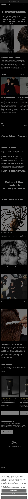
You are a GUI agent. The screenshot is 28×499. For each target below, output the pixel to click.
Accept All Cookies (14, 497)
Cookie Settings (14, 490)
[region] (14, 486)
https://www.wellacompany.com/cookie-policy (15, 487)
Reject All (14, 493)
